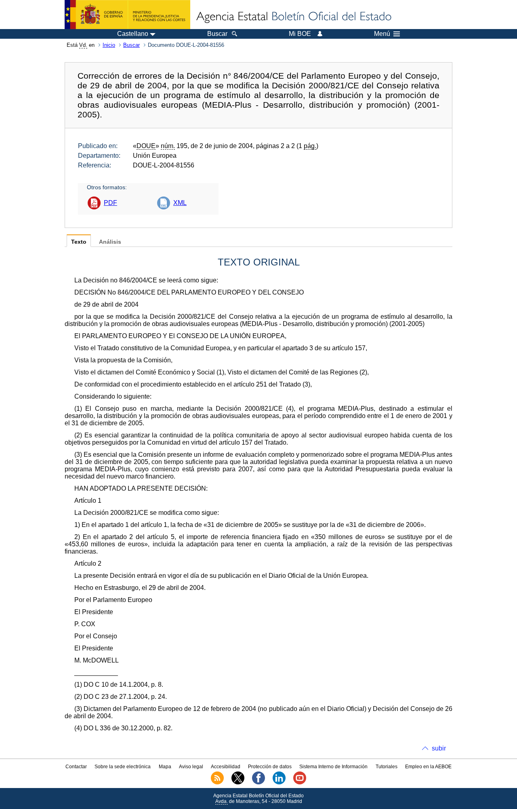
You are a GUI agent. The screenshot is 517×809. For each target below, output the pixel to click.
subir (439, 748)
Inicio (109, 45)
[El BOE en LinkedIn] (279, 783)
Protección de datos (270, 766)
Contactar (76, 766)
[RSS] (217, 783)
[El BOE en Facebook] (258, 783)
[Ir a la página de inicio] (293, 17)
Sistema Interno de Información (333, 766)
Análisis (110, 242)
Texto (78, 242)
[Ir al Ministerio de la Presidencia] (127, 14)
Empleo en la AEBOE (428, 766)
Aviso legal (191, 766)
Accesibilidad (225, 766)
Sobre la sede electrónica (123, 766)
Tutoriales (386, 766)
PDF (110, 202)
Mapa (165, 766)
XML (180, 202)
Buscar (131, 45)
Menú (382, 34)
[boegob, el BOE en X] (237, 783)
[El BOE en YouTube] (299, 783)
